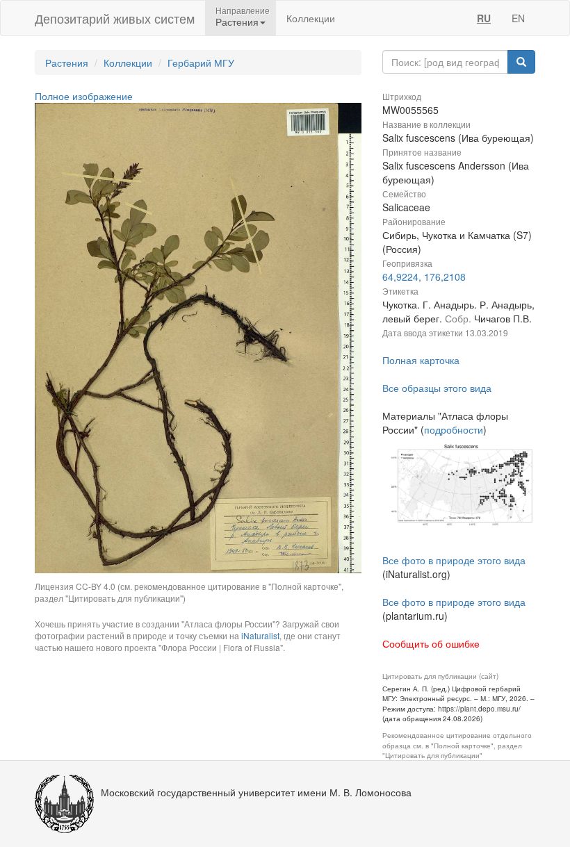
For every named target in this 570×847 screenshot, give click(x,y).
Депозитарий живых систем (115, 18)
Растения (66, 62)
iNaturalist (260, 635)
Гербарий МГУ (201, 62)
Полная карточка (420, 360)
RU (484, 18)
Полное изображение (84, 96)
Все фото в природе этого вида (454, 560)
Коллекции (310, 18)
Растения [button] (237, 21)
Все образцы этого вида (436, 388)
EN (518, 18)
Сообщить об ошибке (431, 643)
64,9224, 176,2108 (424, 276)
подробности (453, 429)
